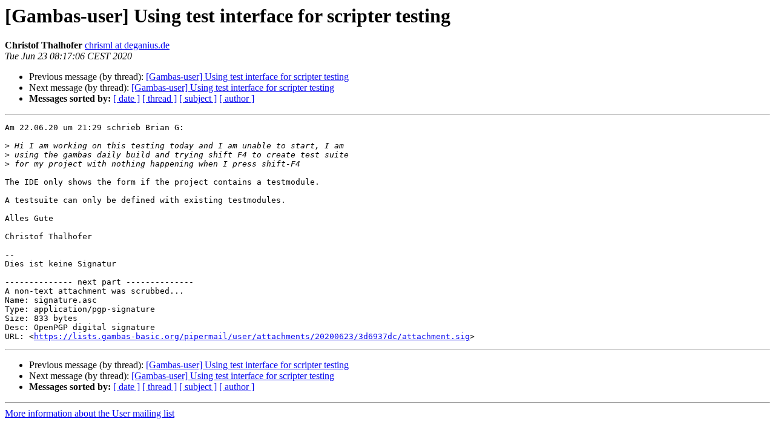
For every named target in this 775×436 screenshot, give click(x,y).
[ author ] (236, 98)
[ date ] (126, 98)
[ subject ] (198, 98)
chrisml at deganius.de (127, 45)
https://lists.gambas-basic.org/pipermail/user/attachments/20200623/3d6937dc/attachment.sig (252, 336)
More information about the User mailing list (89, 413)
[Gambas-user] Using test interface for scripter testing (247, 76)
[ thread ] (159, 98)
